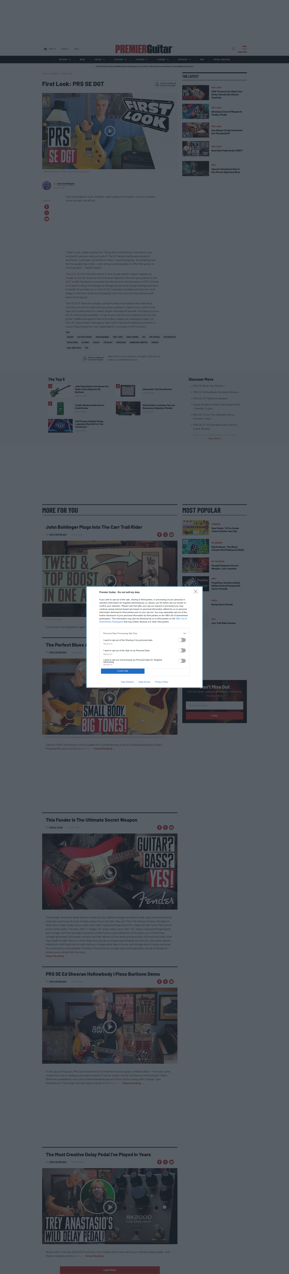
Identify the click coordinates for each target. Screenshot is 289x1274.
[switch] (182, 640)
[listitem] (144, 633)
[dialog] (144, 637)
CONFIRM (122, 671)
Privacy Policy (161, 682)
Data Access (144, 682)
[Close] (196, 592)
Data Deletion (127, 682)
